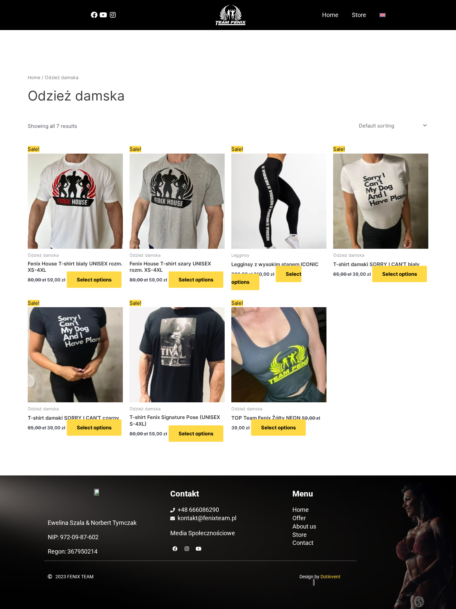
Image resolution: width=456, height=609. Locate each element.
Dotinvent (330, 576)
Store (359, 14)
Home (330, 14)
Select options (94, 279)
